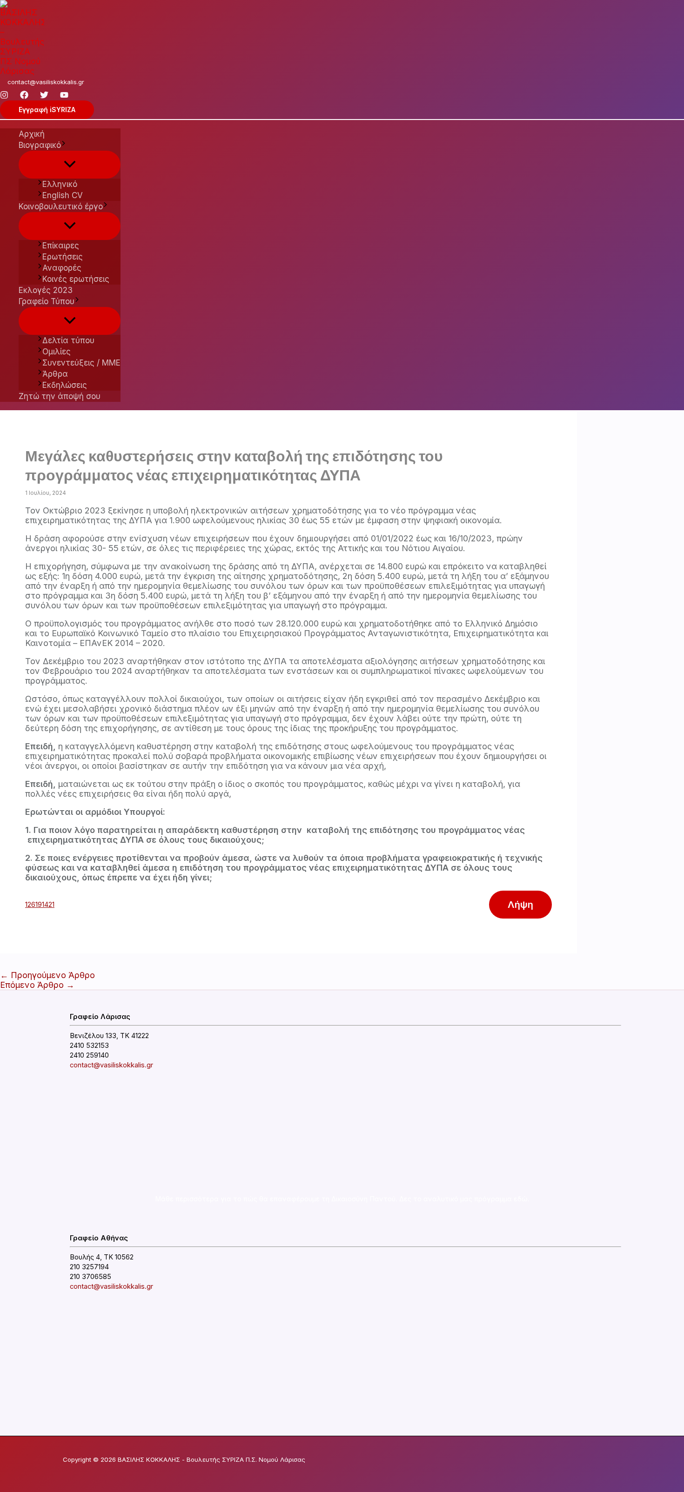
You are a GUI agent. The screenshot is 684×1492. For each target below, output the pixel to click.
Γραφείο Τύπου (46, 301)
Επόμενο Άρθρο (37, 985)
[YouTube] (64, 96)
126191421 (39, 904)
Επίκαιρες (60, 245)
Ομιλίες (56, 351)
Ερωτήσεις (62, 256)
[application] (63, 145)
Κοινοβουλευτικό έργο (61, 206)
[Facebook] (24, 96)
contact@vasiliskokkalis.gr (45, 82)
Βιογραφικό (40, 145)
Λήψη (520, 904)
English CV (62, 195)
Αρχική (32, 134)
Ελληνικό (59, 184)
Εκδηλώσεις (64, 385)
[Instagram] (4, 96)
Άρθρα (55, 374)
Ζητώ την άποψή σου (60, 396)
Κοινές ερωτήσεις (75, 279)
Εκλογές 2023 (46, 290)
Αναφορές (61, 268)
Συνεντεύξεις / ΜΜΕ (81, 362)
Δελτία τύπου (68, 340)
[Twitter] (44, 96)
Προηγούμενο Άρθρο (47, 975)
